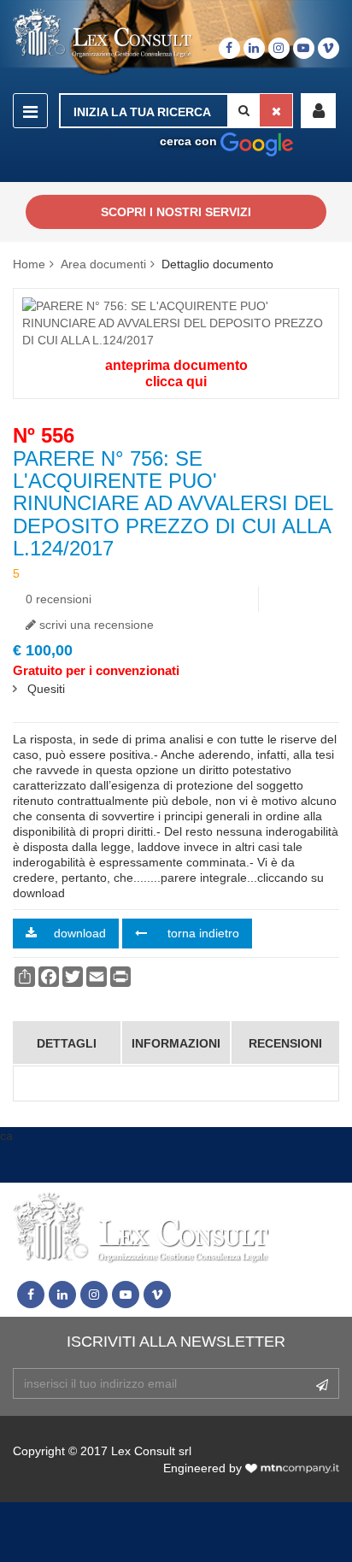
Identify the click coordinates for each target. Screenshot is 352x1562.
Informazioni (176, 1043)
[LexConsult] (102, 34)
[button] (318, 110)
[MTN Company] (292, 1468)
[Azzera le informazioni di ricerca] (276, 110)
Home (29, 264)
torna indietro (201, 933)
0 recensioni (58, 599)
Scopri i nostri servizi (176, 212)
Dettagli (67, 1043)
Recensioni (285, 1043)
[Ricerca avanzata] (256, 141)
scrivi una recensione (95, 624)
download (80, 933)
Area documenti (103, 264)
